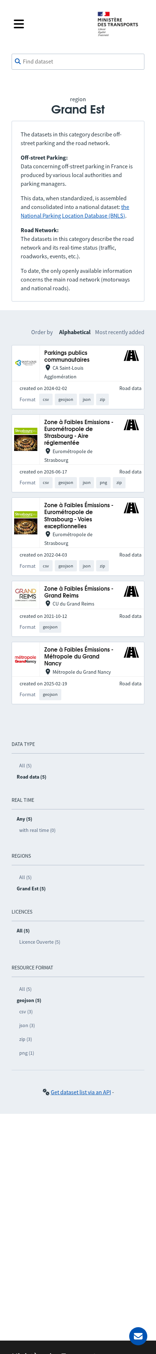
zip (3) (25, 1039)
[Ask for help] (138, 1336)
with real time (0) (37, 830)
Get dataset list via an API (81, 1092)
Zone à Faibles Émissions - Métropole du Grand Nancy (78, 657)
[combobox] (78, 62)
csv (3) (26, 1011)
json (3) (27, 1025)
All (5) (25, 765)
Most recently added (119, 332)
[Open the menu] (50, 24)
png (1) (26, 1053)
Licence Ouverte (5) (39, 942)
